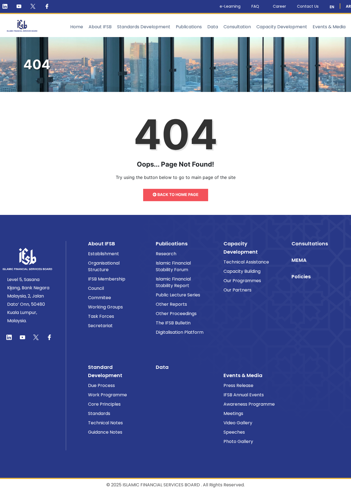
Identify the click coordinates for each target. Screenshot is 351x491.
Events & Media (329, 27)
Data (212, 27)
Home (76, 27)
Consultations (309, 243)
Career (279, 6)
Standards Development (143, 27)
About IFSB (100, 27)
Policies (301, 276)
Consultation (237, 27)
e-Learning (230, 6)
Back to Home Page (178, 194)
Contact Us (308, 6)
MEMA (299, 260)
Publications (189, 27)
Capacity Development (281, 27)
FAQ (255, 6)
